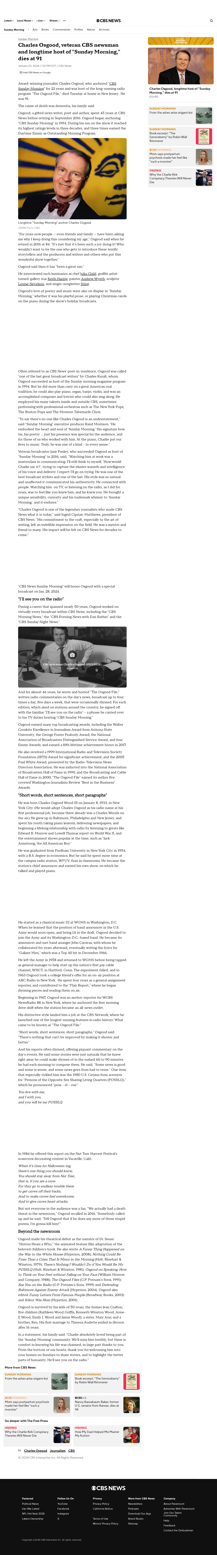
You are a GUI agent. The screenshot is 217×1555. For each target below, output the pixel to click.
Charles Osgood (35, 1451)
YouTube (62, 1504)
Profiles (78, 29)
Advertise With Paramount (179, 1508)
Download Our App (139, 1513)
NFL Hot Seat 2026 (33, 1513)
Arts (35, 29)
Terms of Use (100, 1518)
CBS (71, 1451)
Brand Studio (135, 1518)
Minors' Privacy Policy (105, 1523)
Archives (104, 29)
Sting (85, 284)
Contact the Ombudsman (178, 1530)
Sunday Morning (14, 29)
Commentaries (61, 29)
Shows (54, 20)
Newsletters (135, 1504)
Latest (8, 20)
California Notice (103, 1508)
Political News (30, 1504)
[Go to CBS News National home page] (108, 20)
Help (166, 1520)
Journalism (58, 1451)
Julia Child (88, 274)
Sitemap (133, 1523)
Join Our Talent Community (173, 1514)
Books (45, 29)
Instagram (63, 1513)
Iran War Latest (30, 1508)
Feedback (169, 1525)
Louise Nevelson (31, 284)
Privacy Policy (101, 1504)
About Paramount (174, 1504)
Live (40, 20)
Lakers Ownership (32, 1518)
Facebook (63, 1508)
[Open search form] (211, 20)
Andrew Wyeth (93, 279)
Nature (91, 29)
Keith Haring (57, 279)
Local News (24, 20)
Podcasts (133, 1508)
